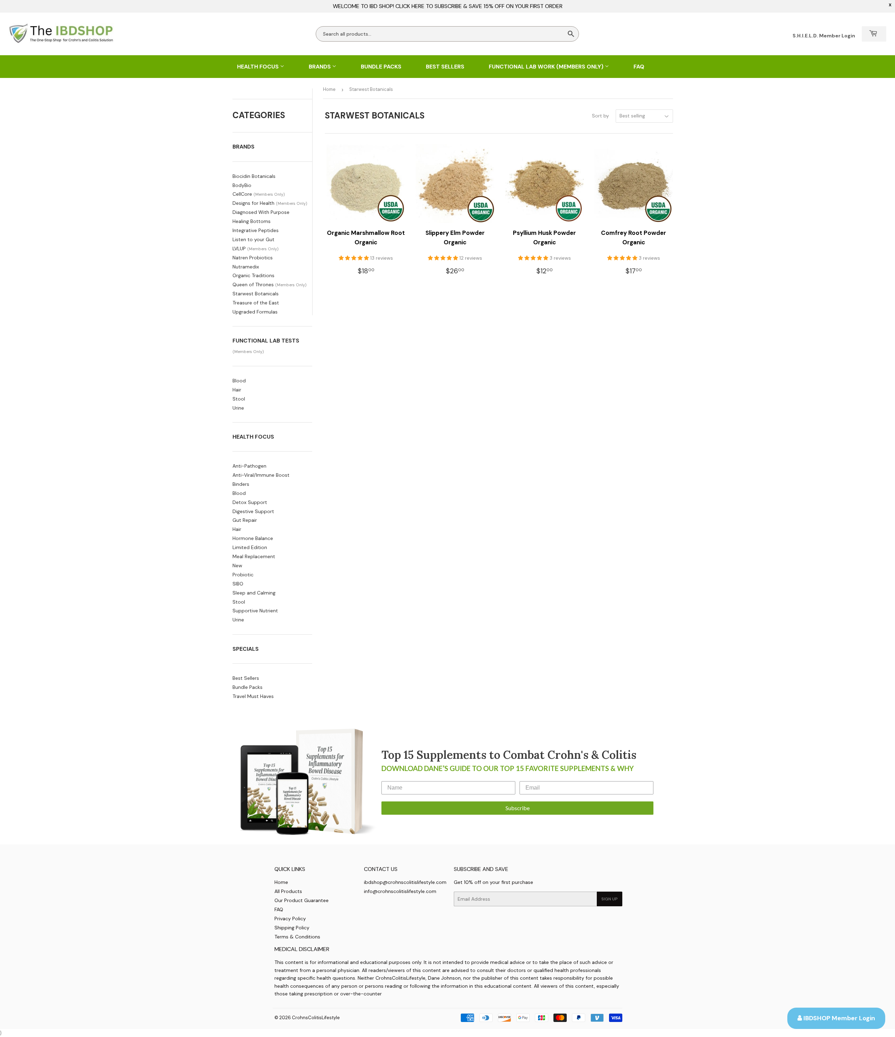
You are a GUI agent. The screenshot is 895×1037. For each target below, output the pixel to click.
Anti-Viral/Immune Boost (260, 475)
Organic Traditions (253, 275)
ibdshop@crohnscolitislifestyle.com (405, 882)
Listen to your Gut (253, 239)
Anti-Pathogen (249, 466)
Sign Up (609, 899)
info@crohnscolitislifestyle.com (400, 891)
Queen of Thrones (253, 284)
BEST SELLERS (445, 66)
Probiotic (242, 574)
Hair (236, 390)
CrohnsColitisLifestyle (316, 1018)
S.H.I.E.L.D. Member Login (824, 36)
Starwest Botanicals (255, 293)
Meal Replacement (253, 556)
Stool (238, 399)
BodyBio (241, 185)
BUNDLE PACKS (381, 66)
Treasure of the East (255, 303)
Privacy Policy (290, 918)
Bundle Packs (247, 687)
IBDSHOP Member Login (838, 1018)
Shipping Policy (291, 927)
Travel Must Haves (253, 696)
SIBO (237, 584)
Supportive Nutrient (255, 610)
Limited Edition (249, 547)
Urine (238, 408)
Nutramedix (245, 267)
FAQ (638, 66)
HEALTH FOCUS (258, 66)
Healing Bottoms (251, 221)
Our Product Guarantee (301, 900)
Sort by (600, 116)
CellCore (242, 194)
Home (329, 89)
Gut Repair (244, 520)
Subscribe (518, 808)
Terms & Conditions (297, 937)
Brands (320, 66)
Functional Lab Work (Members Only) (547, 66)
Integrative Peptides (255, 230)
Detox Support (249, 502)
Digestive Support (253, 511)
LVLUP (239, 248)
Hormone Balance (252, 538)
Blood (239, 380)
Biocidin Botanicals (253, 176)
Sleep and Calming (253, 593)
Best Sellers (245, 678)
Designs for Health (253, 203)
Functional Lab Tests (265, 340)
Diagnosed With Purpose (260, 212)
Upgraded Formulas (255, 312)
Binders (240, 484)
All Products (288, 891)
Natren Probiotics (252, 257)
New (237, 565)
